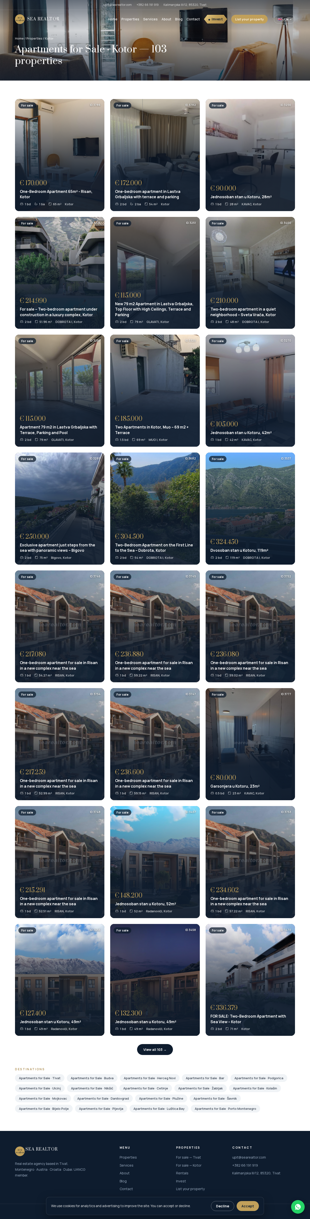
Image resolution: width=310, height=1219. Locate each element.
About (166, 19)
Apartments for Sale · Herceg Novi (150, 1078)
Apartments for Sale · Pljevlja (101, 1108)
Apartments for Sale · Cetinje (145, 1088)
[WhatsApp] (298, 1207)
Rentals (182, 1173)
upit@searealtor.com (117, 5)
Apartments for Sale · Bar (205, 1078)
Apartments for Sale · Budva (92, 1078)
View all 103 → (155, 1049)
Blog (179, 19)
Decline (222, 1206)
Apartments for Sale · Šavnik (215, 1098)
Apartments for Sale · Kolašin (255, 1088)
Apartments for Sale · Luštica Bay (159, 1108)
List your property (249, 19)
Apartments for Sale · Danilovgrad (103, 1098)
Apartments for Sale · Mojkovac (43, 1098)
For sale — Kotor (189, 1165)
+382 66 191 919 (148, 5)
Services (150, 19)
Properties (130, 19)
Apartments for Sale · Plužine (161, 1098)
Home (112, 19)
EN (284, 19)
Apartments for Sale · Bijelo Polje (44, 1108)
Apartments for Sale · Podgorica (258, 1078)
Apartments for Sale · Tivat (40, 1078)
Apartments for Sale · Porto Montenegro (225, 1108)
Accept (247, 1206)
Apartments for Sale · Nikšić (92, 1088)
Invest (217, 19)
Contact (193, 19)
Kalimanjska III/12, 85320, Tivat (185, 5)
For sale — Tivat (188, 1157)
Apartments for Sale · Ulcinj (40, 1088)
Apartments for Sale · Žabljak (200, 1088)
